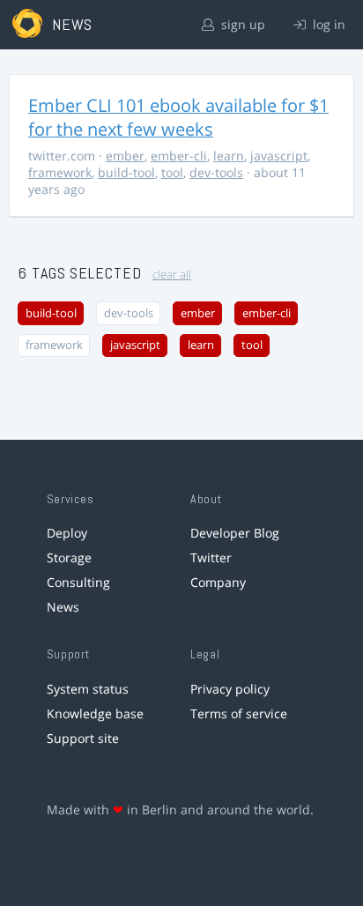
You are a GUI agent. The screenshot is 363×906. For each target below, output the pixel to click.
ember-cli (179, 155)
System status (88, 688)
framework (60, 172)
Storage (69, 557)
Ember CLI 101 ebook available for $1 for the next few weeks (178, 117)
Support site (83, 738)
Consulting (78, 582)
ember (125, 155)
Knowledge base (95, 713)
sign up (241, 24)
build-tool (126, 172)
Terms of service (238, 713)
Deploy (67, 532)
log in (327, 24)
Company (218, 582)
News (63, 606)
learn (228, 155)
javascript (278, 155)
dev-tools (216, 172)
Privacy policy (230, 688)
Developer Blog (234, 532)
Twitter (211, 557)
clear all (171, 274)
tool (172, 172)
